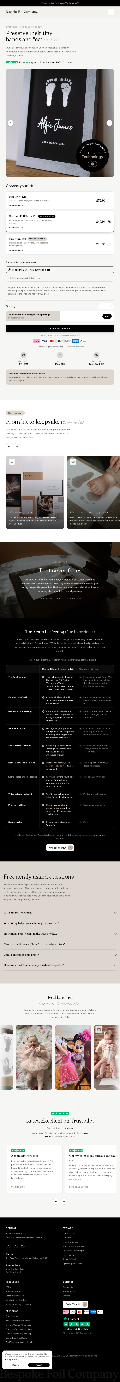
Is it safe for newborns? (19, 912)
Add (107, 316)
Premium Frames (70, 1242)
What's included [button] (16, 205)
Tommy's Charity (70, 1259)
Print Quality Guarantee (73, 1246)
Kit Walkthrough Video (16, 1300)
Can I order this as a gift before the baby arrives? (35, 944)
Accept (39, 1365)
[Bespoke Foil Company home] (22, 12)
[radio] (60, 269)
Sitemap (66, 1296)
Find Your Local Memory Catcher (20, 1342)
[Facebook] (8, 1245)
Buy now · (60, 328)
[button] (60, 200)
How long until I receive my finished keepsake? (34, 965)
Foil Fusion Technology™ (73, 1250)
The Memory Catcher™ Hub (18, 1320)
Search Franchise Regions (17, 1338)
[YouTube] (22, 1245)
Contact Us (68, 1287)
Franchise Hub (12, 1316)
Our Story (67, 1238)
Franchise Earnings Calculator (19, 1329)
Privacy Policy (69, 1291)
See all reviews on (55, 1128)
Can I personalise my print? (21, 954)
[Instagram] (15, 1245)
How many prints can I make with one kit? (30, 933)
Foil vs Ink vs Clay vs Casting (18, 1304)
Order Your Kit (69, 1233)
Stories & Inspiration (14, 1291)
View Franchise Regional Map (18, 1333)
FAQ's (8, 1287)
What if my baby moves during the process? (31, 923)
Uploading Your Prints (72, 1263)
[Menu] (111, 12)
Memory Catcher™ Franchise (18, 1325)
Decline (15, 1365)
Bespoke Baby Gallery (15, 1296)
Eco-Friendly (68, 1255)
